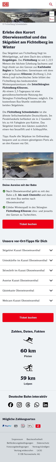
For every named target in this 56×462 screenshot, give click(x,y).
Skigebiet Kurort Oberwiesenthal (21, 250)
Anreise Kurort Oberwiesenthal (20, 280)
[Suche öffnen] (50, 4)
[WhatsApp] (36, 404)
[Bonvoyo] (38, 425)
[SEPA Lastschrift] (22, 425)
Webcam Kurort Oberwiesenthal (21, 300)
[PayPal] (6, 425)
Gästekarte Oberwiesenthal (18, 290)
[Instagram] (19, 404)
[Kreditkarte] (16, 426)
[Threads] (28, 404)
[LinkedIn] (45, 404)
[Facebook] (10, 404)
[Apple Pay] (30, 425)
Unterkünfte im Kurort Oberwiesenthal (24, 260)
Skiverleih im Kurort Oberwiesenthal (23, 270)
